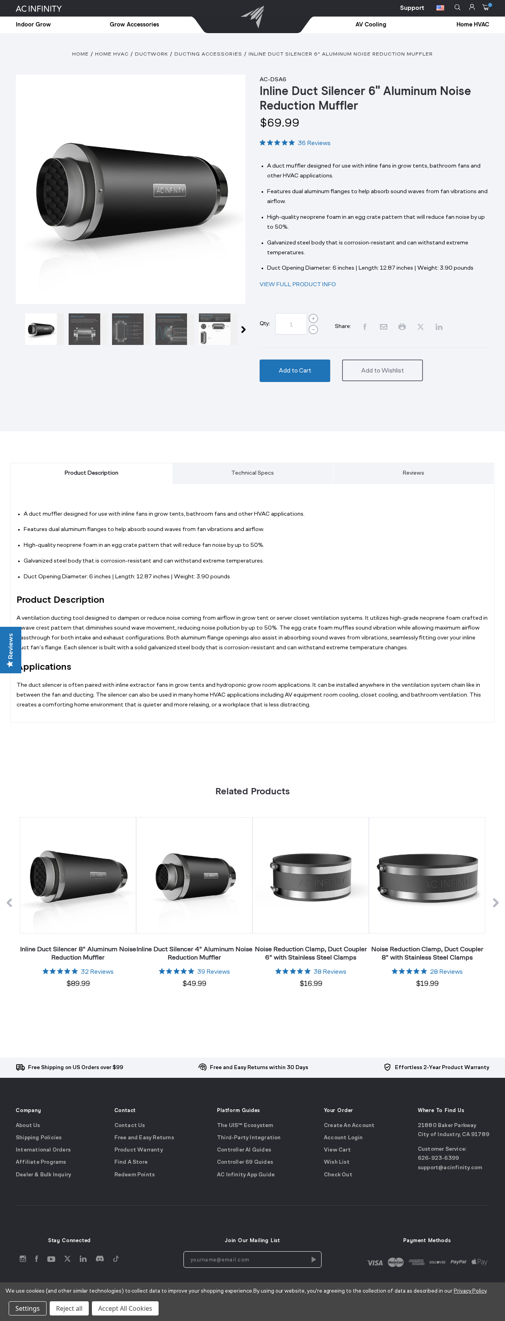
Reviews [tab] (413, 473)
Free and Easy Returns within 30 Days (259, 1068)
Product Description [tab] (91, 473)
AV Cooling (370, 25)
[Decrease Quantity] (313, 329)
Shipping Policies (39, 1138)
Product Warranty (138, 1150)
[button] (457, 7)
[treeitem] (51, 25)
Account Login (343, 1138)
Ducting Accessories (208, 54)
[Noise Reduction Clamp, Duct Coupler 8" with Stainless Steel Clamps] (426, 875)
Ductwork (151, 54)
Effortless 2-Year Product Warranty (442, 1068)
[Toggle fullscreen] (130, 189)
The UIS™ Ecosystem (245, 1126)
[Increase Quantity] (313, 318)
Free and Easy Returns (144, 1138)
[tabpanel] (253, 613)
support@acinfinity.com (450, 1168)
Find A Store (131, 1163)
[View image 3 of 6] (131, 329)
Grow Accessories (134, 25)
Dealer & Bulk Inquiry (43, 1175)
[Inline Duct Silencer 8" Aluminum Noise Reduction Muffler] (77, 875)
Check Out (338, 1175)
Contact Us (129, 1126)
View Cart (337, 1150)
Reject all (69, 1308)
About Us (28, 1126)
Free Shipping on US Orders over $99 (75, 1068)
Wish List (337, 1163)
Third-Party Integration (249, 1138)
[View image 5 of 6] (218, 329)
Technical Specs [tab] (252, 473)
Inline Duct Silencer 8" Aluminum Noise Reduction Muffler (78, 953)
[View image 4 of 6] (174, 329)
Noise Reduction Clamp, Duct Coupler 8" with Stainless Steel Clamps (427, 953)
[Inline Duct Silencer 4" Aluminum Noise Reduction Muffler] (194, 875)
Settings (27, 1308)
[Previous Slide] (17, 331)
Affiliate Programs (41, 1163)
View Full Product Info (298, 284)
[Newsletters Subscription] (313, 1259)
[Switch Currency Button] (440, 9)
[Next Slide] (243, 331)
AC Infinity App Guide (246, 1175)
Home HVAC (472, 25)
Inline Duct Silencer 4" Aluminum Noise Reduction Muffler (194, 953)
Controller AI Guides (244, 1150)
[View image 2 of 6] (88, 329)
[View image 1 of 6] (44, 329)
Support (412, 8)
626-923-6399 (438, 1159)
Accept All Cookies (125, 1308)
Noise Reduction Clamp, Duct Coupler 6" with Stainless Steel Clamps (311, 953)
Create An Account (349, 1126)
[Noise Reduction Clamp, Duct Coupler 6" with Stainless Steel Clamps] (310, 875)
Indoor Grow (33, 25)
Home (80, 54)
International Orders (43, 1150)
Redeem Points (134, 1175)
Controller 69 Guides (245, 1163)
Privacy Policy (470, 1291)
